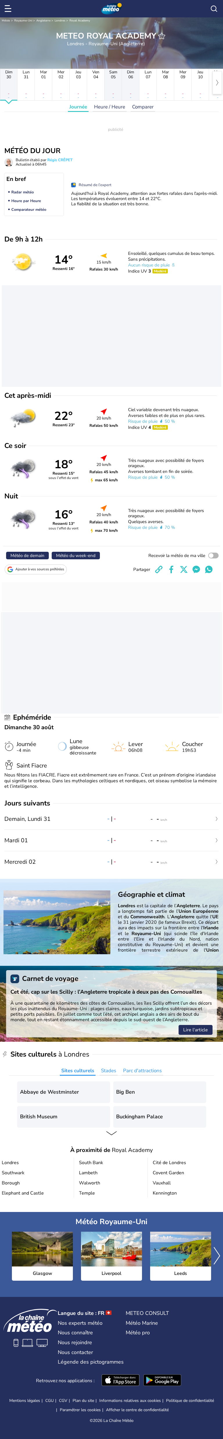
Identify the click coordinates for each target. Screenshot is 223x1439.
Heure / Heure (109, 107)
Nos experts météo (80, 1323)
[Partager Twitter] (184, 569)
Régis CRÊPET (60, 160)
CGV (63, 1400)
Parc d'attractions (142, 1070)
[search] (214, 8)
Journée (78, 107)
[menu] (9, 8)
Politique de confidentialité (190, 1400)
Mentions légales (24, 1400)
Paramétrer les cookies (80, 1410)
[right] (217, 82)
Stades (108, 1070)
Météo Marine (142, 1323)
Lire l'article (195, 1030)
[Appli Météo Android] (162, 1380)
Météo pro (138, 1332)
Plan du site (83, 1400)
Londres (60, 21)
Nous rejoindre (75, 1342)
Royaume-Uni (23, 21)
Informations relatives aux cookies (130, 1400)
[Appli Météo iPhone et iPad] (120, 1380)
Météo (6, 21)
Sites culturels (77, 1070)
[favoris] (161, 36)
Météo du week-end (76, 555)
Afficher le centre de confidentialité (137, 1410)
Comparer (143, 107)
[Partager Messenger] (196, 569)
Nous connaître (75, 1332)
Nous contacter (75, 1352)
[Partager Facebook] (171, 569)
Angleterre (43, 21)
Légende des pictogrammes (91, 1361)
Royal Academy (79, 21)
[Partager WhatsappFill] (209, 569)
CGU (49, 1400)
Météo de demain (27, 555)
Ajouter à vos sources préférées (39, 569)
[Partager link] (159, 569)
